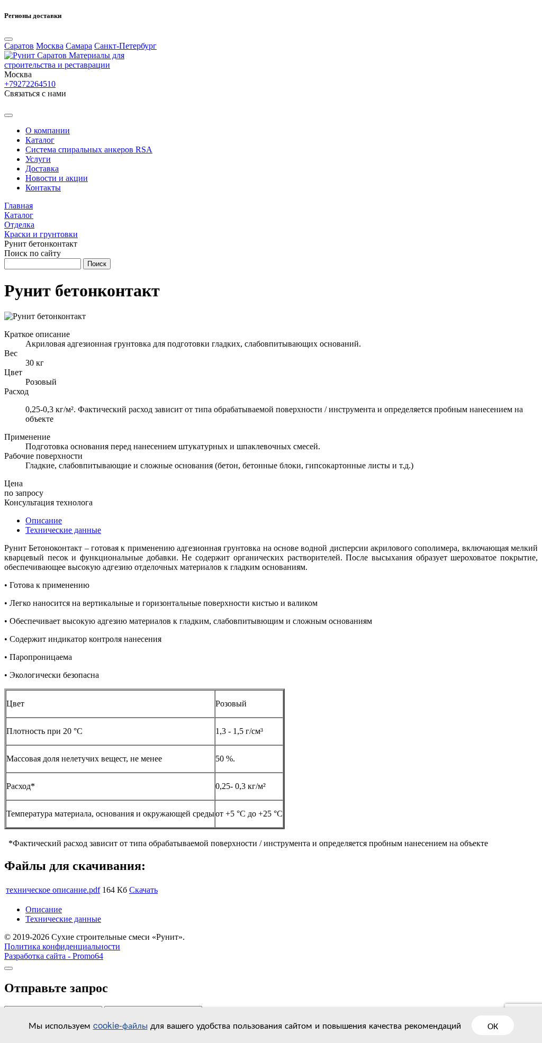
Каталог (40, 139)
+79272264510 (30, 83)
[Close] (8, 39)
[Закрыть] (8, 968)
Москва (50, 45)
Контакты (43, 187)
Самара (79, 45)
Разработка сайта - (53, 955)
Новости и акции (56, 178)
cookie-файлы (120, 1024)
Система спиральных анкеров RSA (88, 149)
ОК (492, 1025)
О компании (47, 130)
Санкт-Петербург (125, 45)
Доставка (42, 168)
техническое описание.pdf (53, 889)
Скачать (143, 889)
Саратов (19, 45)
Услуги (38, 159)
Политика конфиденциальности (62, 946)
